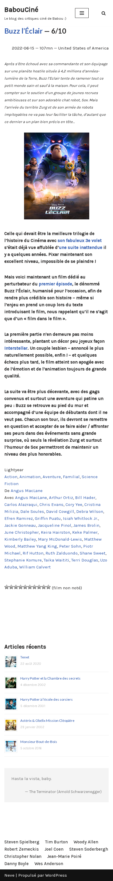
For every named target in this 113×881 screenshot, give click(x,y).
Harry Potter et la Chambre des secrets (50, 678)
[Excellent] (43, 587)
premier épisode (55, 284)
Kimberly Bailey (20, 539)
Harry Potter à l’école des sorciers (46, 699)
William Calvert (35, 567)
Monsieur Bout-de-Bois (38, 741)
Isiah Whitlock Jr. (80, 518)
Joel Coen (54, 849)
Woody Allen (86, 842)
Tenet (24, 657)
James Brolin (86, 525)
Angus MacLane (27, 490)
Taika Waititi (56, 560)
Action (10, 476)
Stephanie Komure (23, 560)
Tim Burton (56, 842)
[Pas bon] (16, 587)
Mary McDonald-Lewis (60, 539)
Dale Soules (32, 511)
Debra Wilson (89, 511)
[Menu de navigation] (82, 13)
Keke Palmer (85, 532)
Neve (9, 875)
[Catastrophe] (6, 587)
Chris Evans (51, 504)
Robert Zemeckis (21, 849)
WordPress (56, 875)
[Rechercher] (103, 13)
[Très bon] (39, 587)
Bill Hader (85, 497)
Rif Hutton (33, 553)
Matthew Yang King (37, 546)
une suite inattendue (80, 247)
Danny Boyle (16, 863)
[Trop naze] (11, 587)
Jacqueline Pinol (54, 525)
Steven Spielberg (21, 842)
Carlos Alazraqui (20, 504)
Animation (30, 476)
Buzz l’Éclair (23, 31)
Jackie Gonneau (20, 525)
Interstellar (16, 348)
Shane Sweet (92, 553)
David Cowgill (60, 511)
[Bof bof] (20, 587)
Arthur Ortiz (61, 497)
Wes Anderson (48, 863)
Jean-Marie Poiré (64, 856)
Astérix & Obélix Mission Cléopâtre (47, 720)
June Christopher (21, 532)
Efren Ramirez (18, 518)
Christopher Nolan (22, 856)
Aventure (52, 476)
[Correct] (25, 587)
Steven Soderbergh (88, 849)
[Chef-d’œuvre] (48, 587)
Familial (71, 476)
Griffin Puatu (48, 518)
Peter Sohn (70, 546)
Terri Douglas (84, 560)
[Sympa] (30, 587)
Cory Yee (73, 504)
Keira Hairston (55, 532)
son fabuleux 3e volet (80, 240)
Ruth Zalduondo (61, 553)
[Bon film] (34, 587)
